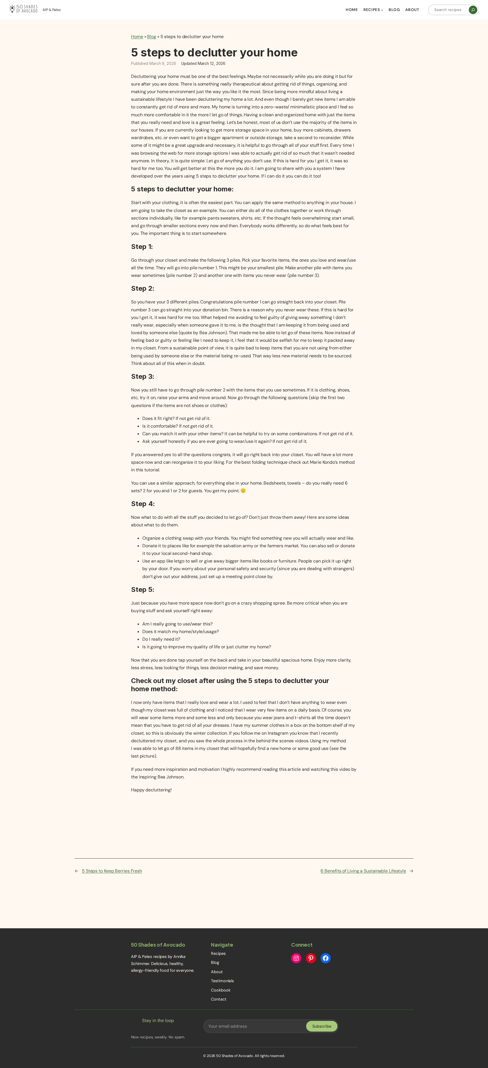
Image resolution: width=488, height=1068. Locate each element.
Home (137, 37)
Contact (218, 999)
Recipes (218, 953)
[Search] (473, 10)
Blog (151, 37)
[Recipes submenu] (382, 10)
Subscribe (321, 1026)
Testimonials (222, 980)
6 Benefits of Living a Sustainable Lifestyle (363, 871)
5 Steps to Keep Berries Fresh (112, 871)
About (217, 971)
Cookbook (220, 990)
